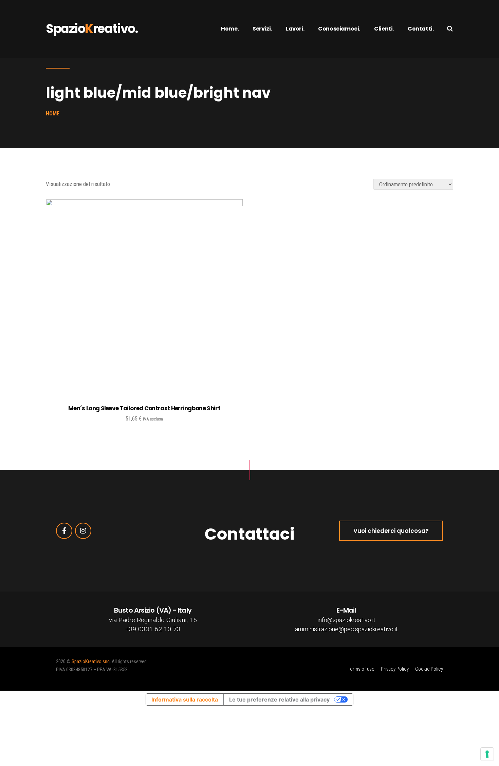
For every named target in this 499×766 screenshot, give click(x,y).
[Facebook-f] (64, 531)
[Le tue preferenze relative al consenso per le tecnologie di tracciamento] (487, 754)
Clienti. (384, 29)
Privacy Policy (395, 669)
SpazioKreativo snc (91, 661)
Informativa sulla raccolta (184, 699)
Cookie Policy (429, 669)
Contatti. (420, 29)
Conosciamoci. (339, 29)
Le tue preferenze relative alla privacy (279, 699)
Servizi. (262, 29)
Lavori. (295, 29)
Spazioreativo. (91, 28)
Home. (230, 29)
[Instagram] (83, 531)
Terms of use (361, 669)
